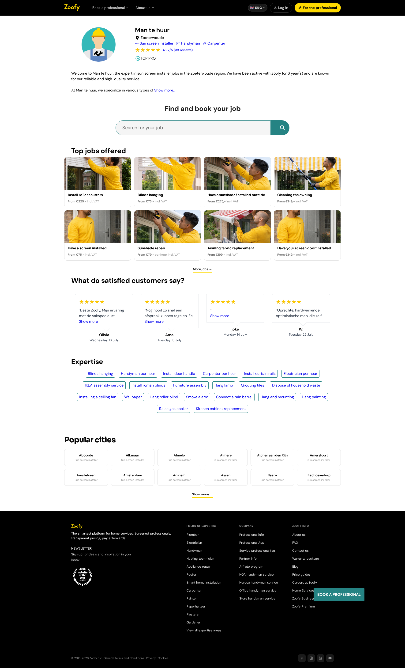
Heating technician (200, 559)
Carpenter (194, 590)
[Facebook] (302, 658)
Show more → (202, 494)
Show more (88, 321)
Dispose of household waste (296, 385)
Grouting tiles (252, 385)
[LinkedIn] (320, 658)
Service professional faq (257, 551)
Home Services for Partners (312, 590)
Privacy (151, 658)
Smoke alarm (197, 397)
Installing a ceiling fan (97, 397)
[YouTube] (330, 658)
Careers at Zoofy (304, 582)
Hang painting (314, 397)
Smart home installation (204, 582)
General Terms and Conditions (124, 658)
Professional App (251, 543)
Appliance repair (198, 567)
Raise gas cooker (173, 408)
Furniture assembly (189, 385)
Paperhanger (196, 606)
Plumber (193, 535)
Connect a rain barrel (234, 397)
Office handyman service (258, 590)
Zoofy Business (303, 598)
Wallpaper (133, 397)
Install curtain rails (260, 373)
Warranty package (305, 559)
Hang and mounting (277, 397)
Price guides (301, 575)
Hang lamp (223, 385)
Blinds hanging (100, 373)
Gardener (193, 622)
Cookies (163, 658)
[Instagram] (311, 658)
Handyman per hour (138, 373)
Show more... (164, 90)
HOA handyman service (256, 575)
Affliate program (251, 567)
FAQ (295, 543)
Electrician (194, 543)
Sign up (76, 554)
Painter (192, 598)
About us (299, 535)
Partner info (248, 559)
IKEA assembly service (104, 385)
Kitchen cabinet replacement (221, 408)
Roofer (191, 575)
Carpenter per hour (219, 373)
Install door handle (179, 373)
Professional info (251, 535)
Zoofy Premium (303, 606)
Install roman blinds (148, 385)
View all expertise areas (204, 630)
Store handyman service (257, 598)
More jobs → (202, 269)
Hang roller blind (164, 397)
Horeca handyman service (258, 582)
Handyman (194, 551)
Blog (295, 567)
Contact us (300, 551)
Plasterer (193, 614)
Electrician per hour (300, 373)
